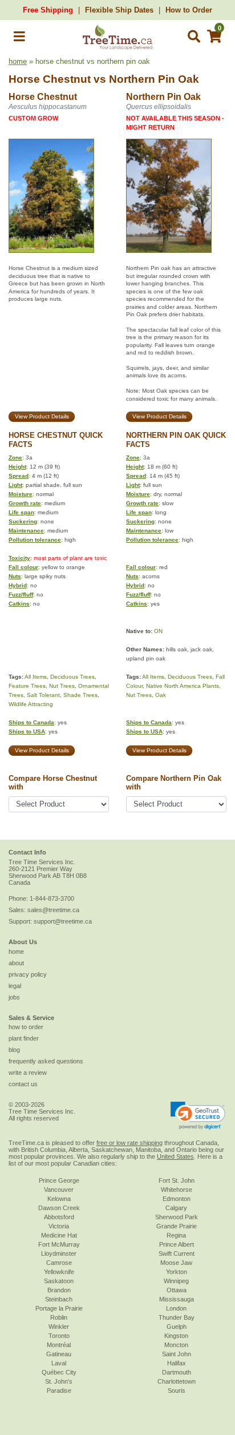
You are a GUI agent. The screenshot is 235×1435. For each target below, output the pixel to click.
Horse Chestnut (50, 79)
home (18, 61)
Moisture (21, 494)
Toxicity (19, 558)
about (16, 963)
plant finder (24, 1038)
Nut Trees (62, 686)
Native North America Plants (182, 686)
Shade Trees (80, 695)
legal (15, 985)
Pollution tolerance (35, 540)
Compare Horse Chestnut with (53, 782)
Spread (19, 476)
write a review (28, 1072)
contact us (23, 1084)
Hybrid (18, 585)
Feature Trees (27, 686)
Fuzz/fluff (21, 594)
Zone (15, 457)
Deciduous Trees (72, 677)
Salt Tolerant (43, 695)
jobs (14, 997)
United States (175, 1156)
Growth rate (25, 503)
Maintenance (26, 530)
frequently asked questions (46, 1061)
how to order (26, 1026)
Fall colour (23, 567)
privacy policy (28, 974)
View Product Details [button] (42, 416)
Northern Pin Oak (154, 79)
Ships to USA (27, 731)
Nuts (15, 576)
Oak (160, 695)
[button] (19, 38)
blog (14, 1049)
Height (17, 466)
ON (158, 631)
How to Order (188, 10)
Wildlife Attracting (31, 704)
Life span (21, 512)
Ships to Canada (31, 722)
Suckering (23, 521)
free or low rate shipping (129, 1142)
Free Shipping (48, 10)
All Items (36, 677)
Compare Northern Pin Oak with (173, 782)
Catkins (19, 603)
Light (15, 485)
